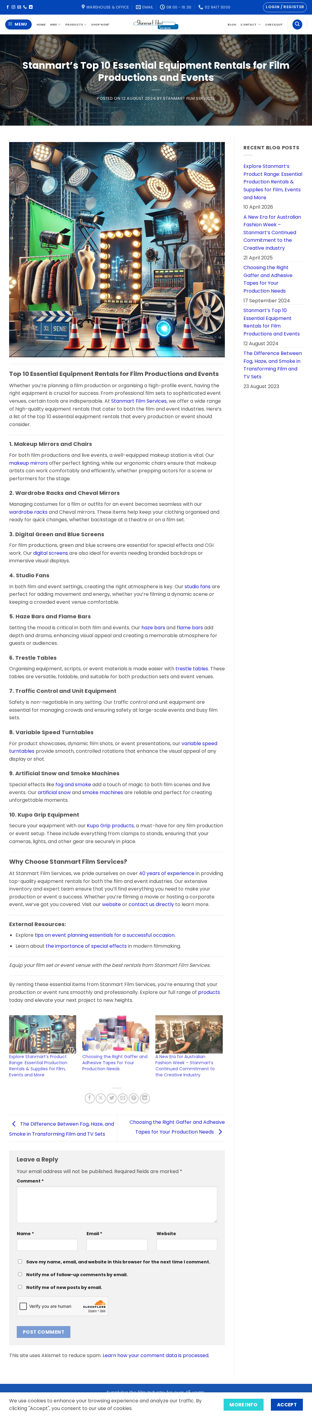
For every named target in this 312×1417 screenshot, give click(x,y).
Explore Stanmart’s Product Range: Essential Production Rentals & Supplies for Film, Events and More (38, 1066)
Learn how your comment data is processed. (156, 1355)
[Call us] (25, 7)
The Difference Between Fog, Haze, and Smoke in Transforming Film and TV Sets (272, 365)
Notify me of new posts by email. (64, 1287)
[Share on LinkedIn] (145, 1098)
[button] (285, 7)
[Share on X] (101, 1098)
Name (25, 1234)
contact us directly (151, 904)
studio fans (198, 586)
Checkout (274, 24)
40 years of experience (167, 873)
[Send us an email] (19, 7)
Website (166, 1234)
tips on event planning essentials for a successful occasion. (105, 935)
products (209, 992)
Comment (30, 1181)
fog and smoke (73, 784)
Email (94, 1234)
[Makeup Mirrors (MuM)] (13, 444)
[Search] (297, 24)
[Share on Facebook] (90, 1098)
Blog (232, 24)
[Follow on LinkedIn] (31, 7)
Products (74, 24)
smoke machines (102, 792)
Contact (248, 24)
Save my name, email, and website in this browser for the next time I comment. (118, 1262)
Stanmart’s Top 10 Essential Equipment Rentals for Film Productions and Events (271, 322)
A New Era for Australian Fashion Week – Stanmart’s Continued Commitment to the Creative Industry (185, 1066)
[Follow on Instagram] (13, 7)
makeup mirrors (28, 463)
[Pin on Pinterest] (134, 1098)
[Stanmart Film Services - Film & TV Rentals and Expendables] (156, 24)
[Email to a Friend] (123, 1098)
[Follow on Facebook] (7, 7)
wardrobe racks (28, 512)
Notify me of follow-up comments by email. (77, 1275)
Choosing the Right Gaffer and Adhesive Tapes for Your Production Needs (114, 1063)
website (111, 904)
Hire (53, 24)
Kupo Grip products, (111, 825)
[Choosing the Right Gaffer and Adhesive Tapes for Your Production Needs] (115, 1034)
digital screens (50, 553)
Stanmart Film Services (189, 98)
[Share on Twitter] (112, 1098)
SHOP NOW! (100, 24)
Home (41, 24)
